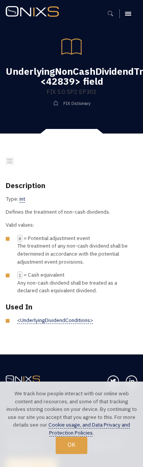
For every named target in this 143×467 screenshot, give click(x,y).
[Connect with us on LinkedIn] (131, 381)
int (22, 198)
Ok (71, 444)
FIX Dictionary (76, 103)
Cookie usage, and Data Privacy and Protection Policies (89, 428)
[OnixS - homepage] (34, 12)
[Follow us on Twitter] (113, 381)
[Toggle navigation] (10, 161)
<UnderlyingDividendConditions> (55, 320)
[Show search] (113, 13)
